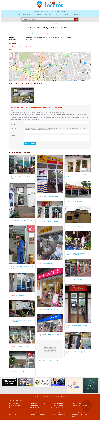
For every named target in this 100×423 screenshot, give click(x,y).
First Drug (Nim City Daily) (22, 346)
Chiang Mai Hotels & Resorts (15, 412)
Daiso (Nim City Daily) (76, 279)
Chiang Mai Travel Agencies (57, 403)
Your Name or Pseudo (14, 123)
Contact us (50, 396)
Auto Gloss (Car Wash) (76, 201)
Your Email (13, 128)
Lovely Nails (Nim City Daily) (50, 309)
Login (32, 33)
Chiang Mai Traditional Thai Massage (37, 403)
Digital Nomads (49, 14)
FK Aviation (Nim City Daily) (50, 196)
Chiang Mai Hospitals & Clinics (57, 407)
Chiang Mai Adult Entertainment (36, 414)
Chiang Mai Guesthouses (14, 409)
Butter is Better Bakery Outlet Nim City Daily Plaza (51, 24)
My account (52, 11)
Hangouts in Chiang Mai (14, 407)
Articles (57, 14)
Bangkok (46, 414)
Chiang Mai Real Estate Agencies (37, 412)
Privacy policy (57, 396)
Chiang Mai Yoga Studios (35, 405)
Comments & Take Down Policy (30, 115)
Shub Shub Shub (47, 263)
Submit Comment (30, 143)
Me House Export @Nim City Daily (24, 220)
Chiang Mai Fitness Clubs (35, 407)
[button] (50, 65)
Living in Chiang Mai (36, 14)
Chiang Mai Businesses (76, 409)
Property (69, 14)
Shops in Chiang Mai (76, 412)
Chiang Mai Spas (12, 414)
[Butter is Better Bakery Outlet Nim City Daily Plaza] (22, 95)
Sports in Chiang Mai (34, 409)
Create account (44, 11)
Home (37, 11)
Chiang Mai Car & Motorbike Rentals (58, 405)
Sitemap (62, 396)
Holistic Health (54, 409)
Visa (63, 14)
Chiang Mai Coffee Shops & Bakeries (16, 405)
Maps (20, 14)
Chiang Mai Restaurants (28, 24)
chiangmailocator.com (42, 421)
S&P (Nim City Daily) (21, 371)
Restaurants (17, 24)
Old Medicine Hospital (76, 226)
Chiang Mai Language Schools (57, 412)
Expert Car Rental (20, 295)
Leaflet (76, 80)
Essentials (26, 14)
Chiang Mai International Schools (58, 414)
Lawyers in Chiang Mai (76, 403)
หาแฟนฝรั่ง (77, 14)
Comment (13, 135)
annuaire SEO (61, 421)
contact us (66, 33)
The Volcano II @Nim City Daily (51, 360)
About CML (60, 11)
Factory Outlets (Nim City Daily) (51, 221)
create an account (39, 33)
